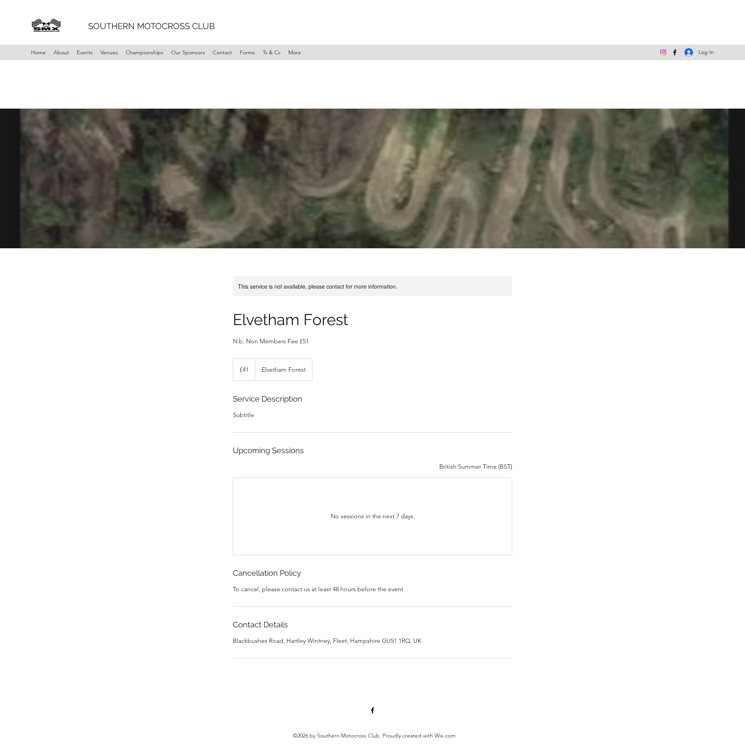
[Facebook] (675, 52)
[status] (475, 466)
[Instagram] (663, 52)
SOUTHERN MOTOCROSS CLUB (141, 26)
